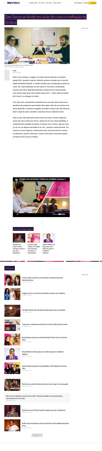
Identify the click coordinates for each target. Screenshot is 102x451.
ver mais (36, 435)
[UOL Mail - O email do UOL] (79, 3)
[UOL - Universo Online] (20, 3)
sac (75, 2)
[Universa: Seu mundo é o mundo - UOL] (13, 3)
